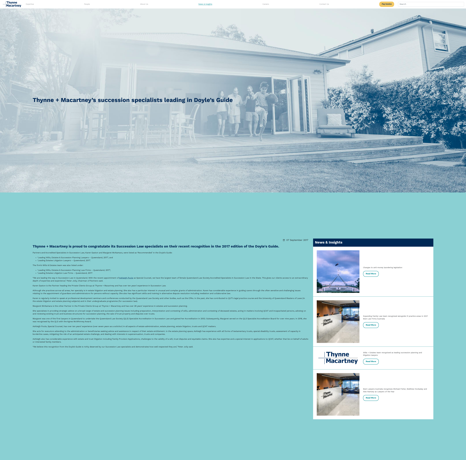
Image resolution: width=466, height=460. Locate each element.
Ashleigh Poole (126, 278)
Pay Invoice (387, 4)
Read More (371, 274)
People (87, 4)
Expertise (30, 4)
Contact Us (324, 4)
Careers (265, 4)
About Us (144, 4)
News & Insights (205, 4)
